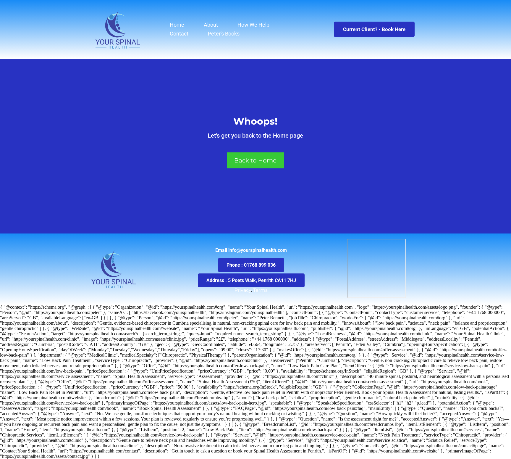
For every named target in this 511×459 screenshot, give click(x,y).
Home (177, 25)
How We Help (253, 25)
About (211, 25)
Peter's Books (224, 33)
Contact (179, 33)
